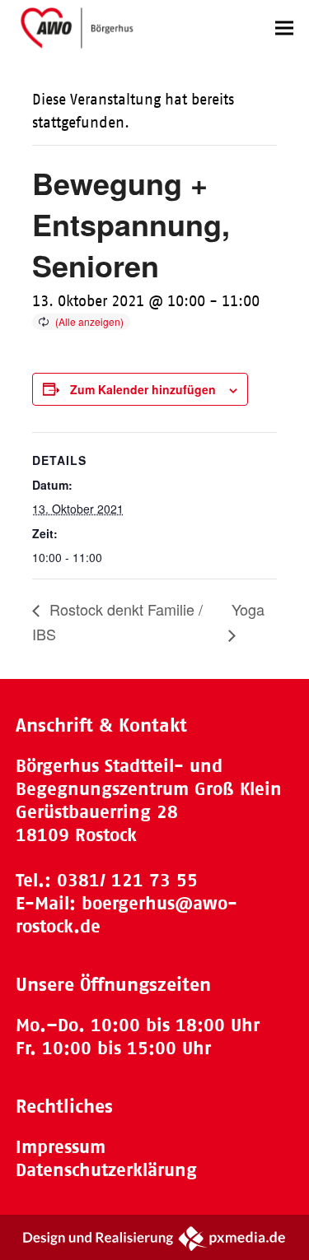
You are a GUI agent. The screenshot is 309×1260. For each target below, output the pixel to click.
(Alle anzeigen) (89, 321)
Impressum (60, 1147)
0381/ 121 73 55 (127, 880)
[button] (284, 28)
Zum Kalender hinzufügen (143, 389)
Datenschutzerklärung (106, 1170)
